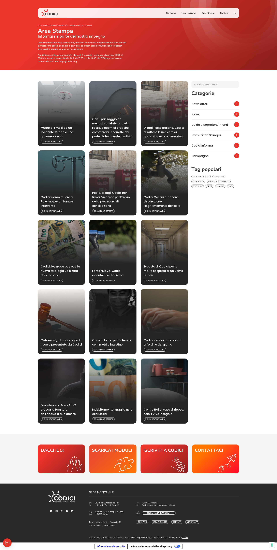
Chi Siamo (171, 13)
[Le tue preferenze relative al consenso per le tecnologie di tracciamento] (272, 545)
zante (209, 186)
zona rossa (198, 181)
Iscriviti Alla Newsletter (158, 513)
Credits (185, 537)
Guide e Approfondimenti (209, 125)
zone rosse (219, 176)
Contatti (224, 13)
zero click (198, 186)
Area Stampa (208, 13)
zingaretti (224, 181)
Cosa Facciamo (189, 13)
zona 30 (211, 181)
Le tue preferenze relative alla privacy (151, 546)
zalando (220, 186)
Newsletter (199, 104)
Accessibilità (115, 522)
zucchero (197, 176)
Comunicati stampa (52, 141)
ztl (208, 176)
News (195, 114)
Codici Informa (202, 145)
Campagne (200, 156)
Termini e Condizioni (98, 522)
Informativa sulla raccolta (111, 546)
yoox (230, 186)
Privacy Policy (95, 525)
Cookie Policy (110, 525)
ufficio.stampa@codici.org (63, 61)
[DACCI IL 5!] (61, 459)
